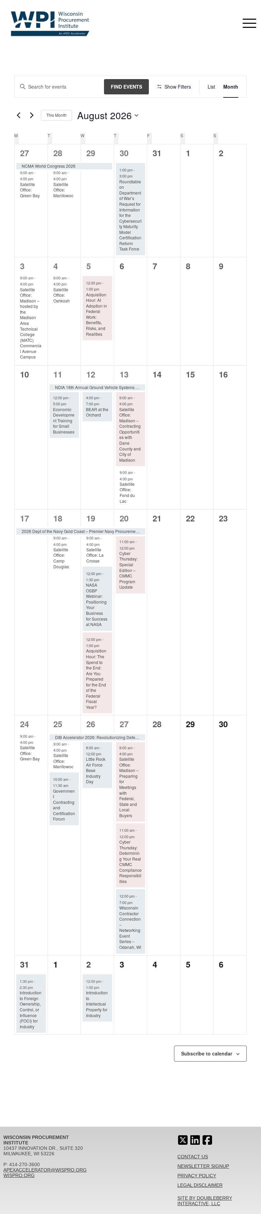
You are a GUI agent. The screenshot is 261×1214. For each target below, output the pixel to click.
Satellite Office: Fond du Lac (127, 492)
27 (24, 153)
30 (124, 153)
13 (124, 374)
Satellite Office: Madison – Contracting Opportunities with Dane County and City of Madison (130, 434)
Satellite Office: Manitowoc (63, 189)
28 (57, 153)
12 (90, 374)
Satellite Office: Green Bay (30, 189)
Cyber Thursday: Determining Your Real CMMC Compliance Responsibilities (130, 861)
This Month (56, 115)
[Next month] (32, 115)
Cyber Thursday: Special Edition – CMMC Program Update (128, 570)
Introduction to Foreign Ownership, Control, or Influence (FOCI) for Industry (30, 1009)
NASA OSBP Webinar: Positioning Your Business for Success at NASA (96, 604)
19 (90, 518)
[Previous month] (18, 115)
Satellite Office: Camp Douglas (61, 558)
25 (57, 724)
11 (57, 374)
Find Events (126, 86)
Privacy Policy (196, 1175)
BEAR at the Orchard (97, 412)
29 (90, 153)
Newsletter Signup (203, 1166)
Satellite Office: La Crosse (95, 555)
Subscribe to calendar (206, 1053)
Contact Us (192, 1156)
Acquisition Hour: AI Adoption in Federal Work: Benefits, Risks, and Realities (96, 314)
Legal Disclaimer (200, 1185)
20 (124, 518)
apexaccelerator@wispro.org (45, 1170)
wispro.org (19, 1175)
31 (24, 964)
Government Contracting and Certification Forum (64, 805)
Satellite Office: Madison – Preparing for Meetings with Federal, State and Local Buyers (129, 787)
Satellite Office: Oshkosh (61, 295)
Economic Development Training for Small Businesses (63, 420)
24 (24, 724)
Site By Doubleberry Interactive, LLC (204, 1200)
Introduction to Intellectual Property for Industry (97, 1004)
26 (90, 724)
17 (24, 518)
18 (57, 518)
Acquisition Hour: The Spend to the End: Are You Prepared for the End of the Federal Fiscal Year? (96, 679)
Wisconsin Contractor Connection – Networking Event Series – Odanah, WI (130, 927)
